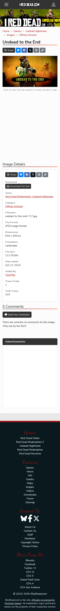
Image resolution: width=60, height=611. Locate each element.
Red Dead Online (30, 438)
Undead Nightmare (36, 31)
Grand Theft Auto (30, 579)
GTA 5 (30, 576)
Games (17, 31)
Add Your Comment (18, 314)
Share (10, 50)
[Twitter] (30, 50)
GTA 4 (30, 583)
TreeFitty (10, 275)
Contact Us (30, 531)
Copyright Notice (30, 542)
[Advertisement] (30, 129)
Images (11, 35)
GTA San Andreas (30, 587)
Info (30, 475)
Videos (30, 491)
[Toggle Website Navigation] (6, 4)
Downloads (30, 494)
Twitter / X (30, 568)
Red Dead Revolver (30, 453)
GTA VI (30, 572)
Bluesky (30, 560)
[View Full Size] (30, 71)
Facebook (30, 564)
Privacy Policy (30, 546)
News (30, 471)
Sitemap (30, 502)
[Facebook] (24, 50)
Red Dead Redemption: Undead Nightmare (29, 196)
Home (6, 31)
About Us (30, 527)
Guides (30, 479)
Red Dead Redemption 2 (30, 442)
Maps (30, 483)
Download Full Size (19, 186)
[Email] (36, 50)
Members (30, 538)
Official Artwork (28, 35)
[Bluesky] (18, 50)
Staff (30, 534)
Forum (30, 498)
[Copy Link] (43, 50)
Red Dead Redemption (30, 450)
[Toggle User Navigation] (53, 4)
